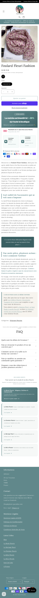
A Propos (7, 566)
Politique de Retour (10, 526)
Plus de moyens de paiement (19, 107)
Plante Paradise (22, 594)
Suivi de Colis (8, 563)
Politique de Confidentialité (13, 522)
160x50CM (6, 84)
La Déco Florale (9, 559)
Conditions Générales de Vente (14, 529)
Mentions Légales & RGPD (12, 518)
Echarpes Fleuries (16, 320)
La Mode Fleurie (9, 543)
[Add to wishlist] (3, 76)
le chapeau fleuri (23, 307)
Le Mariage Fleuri (10, 547)
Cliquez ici (15, 508)
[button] (4, 11)
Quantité (4, 88)
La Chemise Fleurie (10, 551)
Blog (5, 539)
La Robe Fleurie (9, 555)
